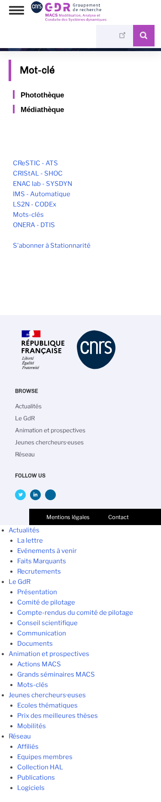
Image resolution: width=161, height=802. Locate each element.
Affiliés (28, 746)
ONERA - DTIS (34, 225)
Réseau (25, 454)
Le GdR (25, 418)
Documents (35, 643)
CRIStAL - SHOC (38, 173)
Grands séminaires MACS (56, 674)
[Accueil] (68, 18)
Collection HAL (40, 767)
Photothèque (42, 95)
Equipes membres (45, 757)
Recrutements (39, 571)
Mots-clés (28, 215)
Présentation (37, 592)
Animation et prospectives (50, 430)
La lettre (30, 540)
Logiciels (31, 788)
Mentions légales (68, 517)
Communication (41, 633)
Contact (118, 517)
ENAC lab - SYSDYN (42, 184)
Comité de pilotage (46, 602)
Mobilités (31, 726)
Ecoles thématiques (47, 705)
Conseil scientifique (47, 623)
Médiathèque (42, 109)
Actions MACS (39, 664)
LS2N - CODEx (34, 204)
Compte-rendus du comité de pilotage (75, 613)
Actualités (28, 406)
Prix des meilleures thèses (57, 716)
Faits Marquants (41, 561)
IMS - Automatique (41, 194)
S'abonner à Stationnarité (52, 245)
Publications (36, 777)
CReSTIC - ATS (35, 163)
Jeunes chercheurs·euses (49, 442)
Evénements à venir (47, 551)
